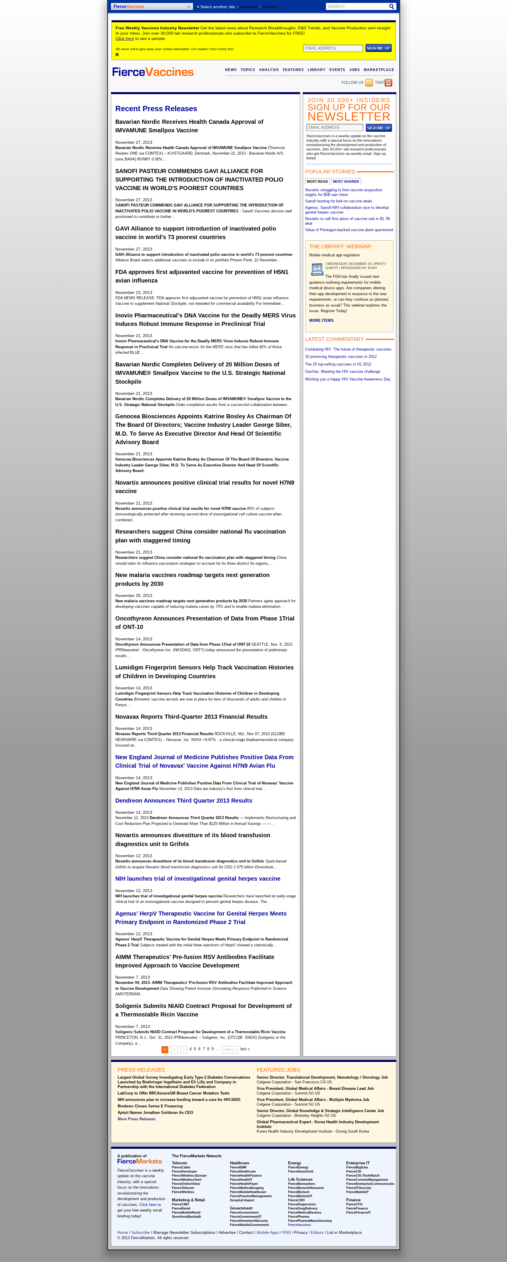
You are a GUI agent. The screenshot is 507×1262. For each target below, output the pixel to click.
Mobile (388, 83)
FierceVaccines (299, 1225)
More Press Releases (137, 1119)
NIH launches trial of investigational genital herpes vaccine (197, 878)
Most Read (317, 182)
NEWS (231, 70)
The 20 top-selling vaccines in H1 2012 (338, 364)
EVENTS (337, 70)
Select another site (217, 6)
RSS (287, 1232)
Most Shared (346, 182)
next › (230, 1049)
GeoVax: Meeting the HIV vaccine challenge (342, 371)
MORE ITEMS (321, 320)
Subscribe (369, 83)
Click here (125, 38)
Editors (317, 1232)
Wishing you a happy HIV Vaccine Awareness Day (348, 379)
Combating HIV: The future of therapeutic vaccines (348, 349)
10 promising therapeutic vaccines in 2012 (341, 356)
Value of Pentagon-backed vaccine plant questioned (349, 230)
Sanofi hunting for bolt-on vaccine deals (338, 201)
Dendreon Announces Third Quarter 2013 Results (183, 800)
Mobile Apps (268, 1232)
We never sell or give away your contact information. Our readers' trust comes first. (175, 49)
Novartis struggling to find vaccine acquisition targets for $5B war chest (343, 192)
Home (122, 1232)
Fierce (129, 6)
